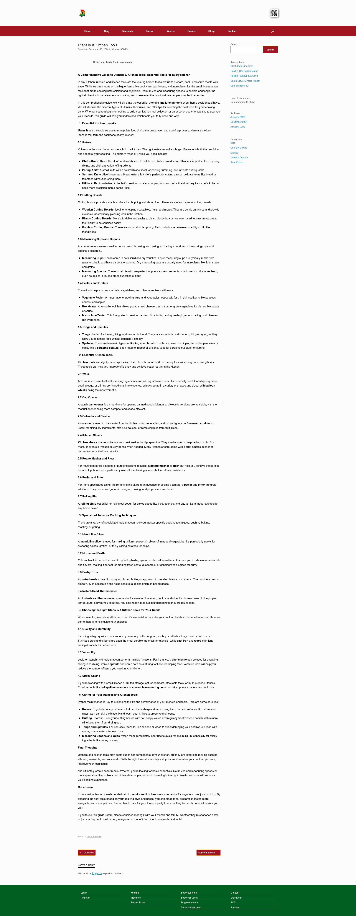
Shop (211, 31)
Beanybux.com (189, 892)
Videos (170, 31)
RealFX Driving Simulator (244, 71)
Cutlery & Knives (208, 852)
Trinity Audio (112, 62)
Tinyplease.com (189, 902)
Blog (106, 31)
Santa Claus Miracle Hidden (245, 80)
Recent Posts (138, 902)
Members (136, 897)
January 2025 (237, 117)
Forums (135, 892)
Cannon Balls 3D (239, 85)
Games (191, 31)
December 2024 (238, 121)
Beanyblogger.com (191, 907)
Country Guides (238, 147)
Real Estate (236, 162)
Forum (150, 31)
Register (85, 897)
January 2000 (237, 126)
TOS (233, 902)
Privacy (235, 907)
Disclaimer (236, 897)
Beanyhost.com (189, 897)
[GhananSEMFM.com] (82, 13)
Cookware (87, 852)
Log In (84, 892)
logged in (97, 873)
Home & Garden (94, 836)
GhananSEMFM (120, 49)
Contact (232, 31)
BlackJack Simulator (241, 66)
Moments (127, 31)
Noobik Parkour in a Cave (244, 75)
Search (234, 44)
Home (87, 31)
